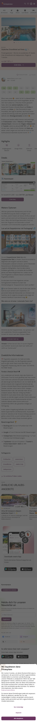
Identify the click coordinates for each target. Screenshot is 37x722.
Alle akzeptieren (18, 718)
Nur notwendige (18, 707)
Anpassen (18, 713)
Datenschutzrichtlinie (8, 690)
